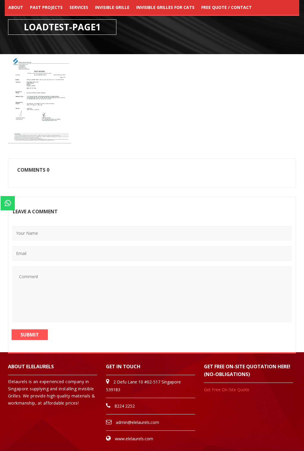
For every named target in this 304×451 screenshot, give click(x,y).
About (15, 7)
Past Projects (46, 7)
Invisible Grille (112, 7)
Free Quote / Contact (226, 7)
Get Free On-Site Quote (226, 389)
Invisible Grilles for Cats (165, 7)
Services (78, 7)
